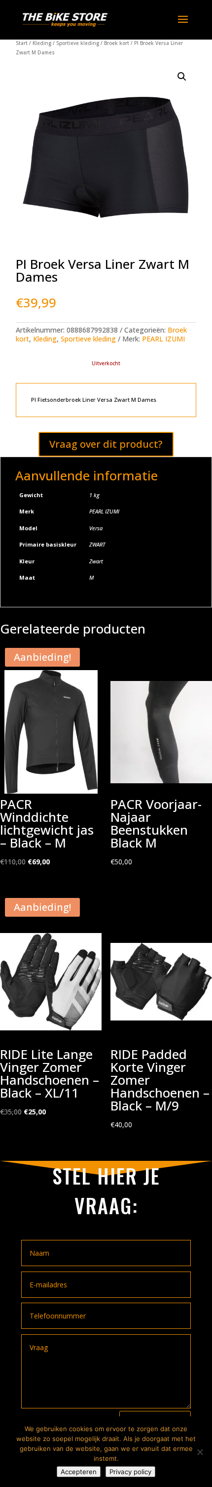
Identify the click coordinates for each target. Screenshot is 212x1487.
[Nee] (200, 1452)
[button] (182, 76)
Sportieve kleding (77, 43)
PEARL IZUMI (163, 338)
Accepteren (79, 1472)
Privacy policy (130, 1472)
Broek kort (116, 43)
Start (22, 43)
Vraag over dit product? (106, 444)
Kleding (42, 43)
